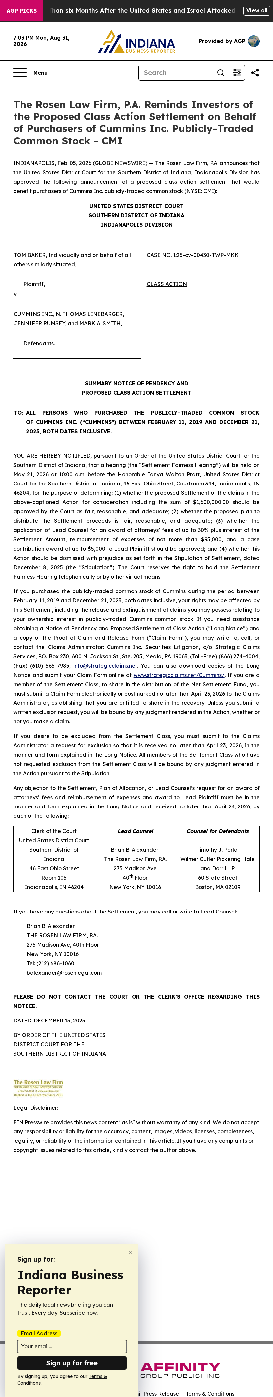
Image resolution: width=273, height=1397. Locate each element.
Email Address (39, 1333)
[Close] (130, 1252)
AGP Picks (22, 10)
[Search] (221, 72)
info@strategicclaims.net (105, 665)
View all (256, 10)
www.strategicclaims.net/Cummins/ (179, 675)
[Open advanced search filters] (237, 72)
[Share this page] (255, 72)
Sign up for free (72, 1363)
